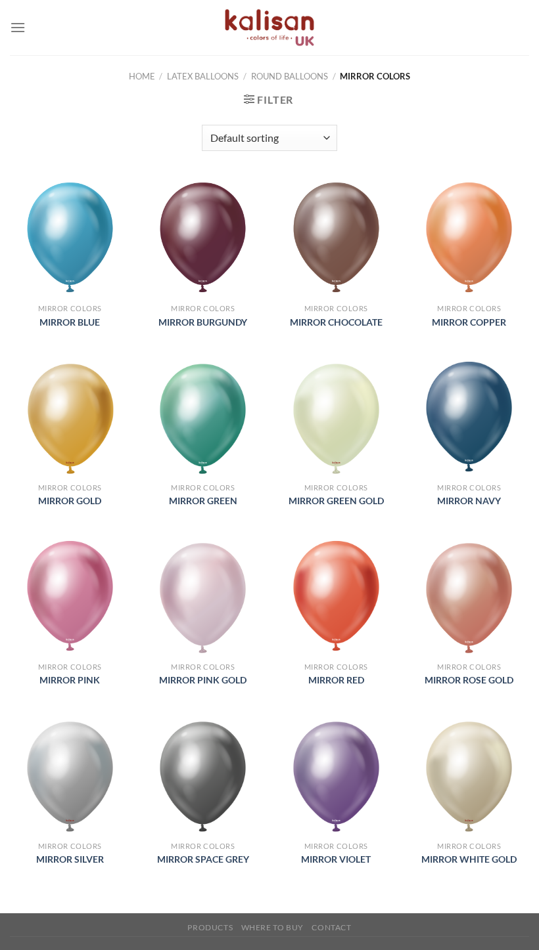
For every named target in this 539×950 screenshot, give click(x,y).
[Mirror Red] (336, 596)
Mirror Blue (69, 322)
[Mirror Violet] (336, 774)
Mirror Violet (336, 859)
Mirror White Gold (469, 859)
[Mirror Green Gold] (336, 416)
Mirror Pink (69, 679)
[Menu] (18, 27)
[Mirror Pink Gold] (203, 596)
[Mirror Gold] (70, 416)
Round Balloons (289, 76)
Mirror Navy (469, 500)
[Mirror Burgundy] (203, 237)
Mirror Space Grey (203, 859)
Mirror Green (203, 500)
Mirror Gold (69, 500)
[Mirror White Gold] (469, 774)
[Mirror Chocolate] (336, 237)
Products (210, 927)
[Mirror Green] (203, 416)
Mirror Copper (469, 322)
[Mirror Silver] (70, 774)
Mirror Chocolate (336, 322)
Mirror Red (336, 679)
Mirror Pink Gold (202, 679)
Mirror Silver (70, 859)
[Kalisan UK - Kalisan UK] (269, 27)
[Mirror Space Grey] (203, 774)
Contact (331, 927)
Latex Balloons (203, 76)
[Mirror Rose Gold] (469, 596)
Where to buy (272, 927)
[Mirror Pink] (70, 596)
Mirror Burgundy (202, 322)
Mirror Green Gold (336, 500)
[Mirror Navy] (469, 416)
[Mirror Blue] (70, 237)
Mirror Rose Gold (469, 679)
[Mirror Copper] (469, 237)
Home (142, 76)
